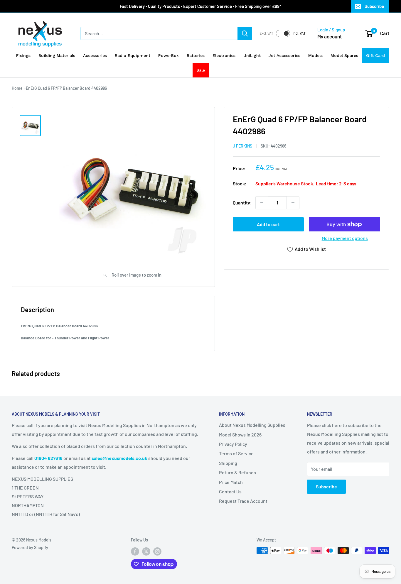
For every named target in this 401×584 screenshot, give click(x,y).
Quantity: (242, 202)
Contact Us (230, 491)
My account (329, 36)
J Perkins (242, 145)
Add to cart (268, 224)
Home (17, 88)
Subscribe (374, 6)
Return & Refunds (237, 472)
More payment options (345, 238)
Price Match (231, 482)
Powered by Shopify (30, 547)
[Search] (244, 33)
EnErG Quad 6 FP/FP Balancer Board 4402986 (66, 88)
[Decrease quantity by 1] (262, 203)
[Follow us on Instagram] (157, 551)
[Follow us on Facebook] (135, 551)
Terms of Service (236, 453)
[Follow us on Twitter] (146, 551)
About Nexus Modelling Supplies (252, 425)
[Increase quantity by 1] (293, 203)
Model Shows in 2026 (240, 434)
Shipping (228, 463)
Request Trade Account (243, 501)
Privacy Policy (233, 444)
